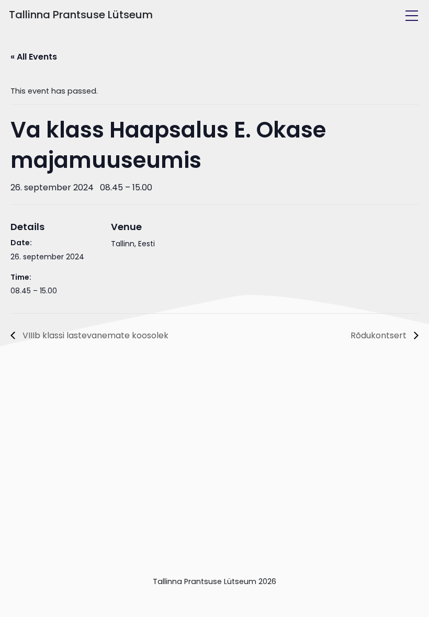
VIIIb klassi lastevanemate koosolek (94, 335)
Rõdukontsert (380, 335)
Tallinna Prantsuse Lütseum (81, 14)
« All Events (33, 57)
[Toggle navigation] (411, 15)
